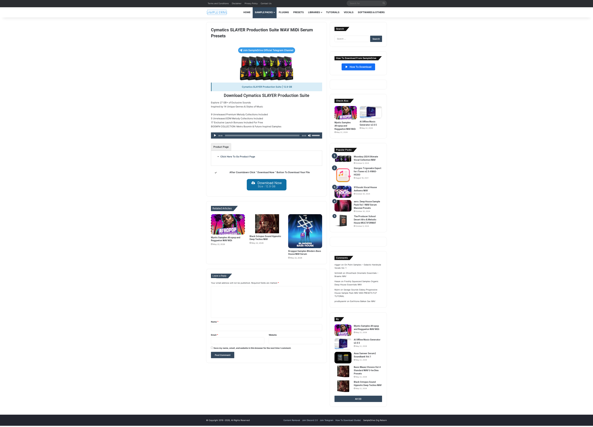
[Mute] (309, 135)
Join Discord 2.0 (310, 420)
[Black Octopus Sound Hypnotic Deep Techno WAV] (267, 223)
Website (273, 335)
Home (246, 12)
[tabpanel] (266, 157)
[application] (266, 135)
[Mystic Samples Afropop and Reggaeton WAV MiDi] (228, 224)
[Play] (215, 135)
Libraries (314, 12)
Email (214, 335)
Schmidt (338, 273)
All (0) (358, 399)
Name (214, 322)
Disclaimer (237, 3)
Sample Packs (264, 12)
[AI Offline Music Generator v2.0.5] (371, 112)
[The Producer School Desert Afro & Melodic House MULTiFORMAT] (342, 220)
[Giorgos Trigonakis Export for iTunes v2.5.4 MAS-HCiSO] (342, 175)
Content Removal (291, 420)
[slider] (316, 135)
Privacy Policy (251, 3)
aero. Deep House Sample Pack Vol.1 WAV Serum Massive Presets (367, 204)
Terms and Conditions (218, 3)
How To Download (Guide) (348, 420)
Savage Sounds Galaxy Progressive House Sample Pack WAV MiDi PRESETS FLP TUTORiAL (355, 292)
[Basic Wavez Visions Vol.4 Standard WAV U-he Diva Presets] (342, 371)
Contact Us (266, 3)
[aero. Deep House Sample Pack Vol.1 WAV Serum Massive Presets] (342, 206)
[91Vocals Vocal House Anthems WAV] (342, 192)
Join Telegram (326, 420)
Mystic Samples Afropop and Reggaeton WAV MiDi (345, 125)
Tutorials (332, 12)
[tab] (221, 147)
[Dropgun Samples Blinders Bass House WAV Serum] (305, 231)
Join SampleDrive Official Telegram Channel (268, 50)
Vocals (348, 12)
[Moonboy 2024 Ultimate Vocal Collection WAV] (342, 158)
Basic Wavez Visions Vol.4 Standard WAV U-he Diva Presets (367, 370)
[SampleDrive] (217, 12)
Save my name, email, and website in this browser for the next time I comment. (252, 348)
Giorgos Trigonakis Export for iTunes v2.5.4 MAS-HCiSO (367, 171)
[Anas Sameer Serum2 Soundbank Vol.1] (342, 357)
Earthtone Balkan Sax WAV (362, 301)
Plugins (284, 12)
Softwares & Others (371, 12)
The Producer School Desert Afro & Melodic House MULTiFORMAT (365, 219)
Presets (298, 12)
